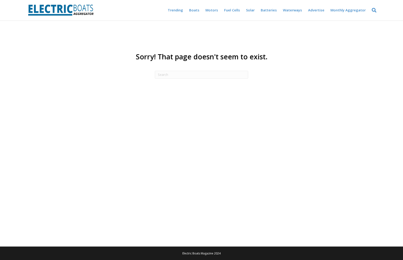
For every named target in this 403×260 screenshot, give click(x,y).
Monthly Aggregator (348, 10)
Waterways (292, 10)
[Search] (372, 10)
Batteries (269, 10)
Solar (250, 10)
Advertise (316, 10)
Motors (211, 10)
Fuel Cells (232, 10)
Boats (194, 10)
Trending (175, 10)
